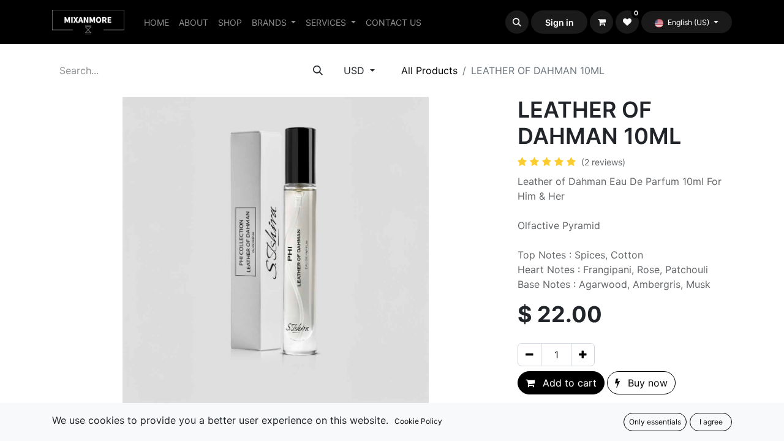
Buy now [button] (646, 383)
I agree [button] (711, 421)
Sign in (559, 22)
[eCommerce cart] (601, 22)
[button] (517, 22)
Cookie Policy (418, 421)
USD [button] (356, 70)
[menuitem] (156, 22)
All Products (429, 70)
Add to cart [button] (568, 383)
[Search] (318, 70)
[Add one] (583, 354)
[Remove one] (529, 354)
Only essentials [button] (655, 421)
